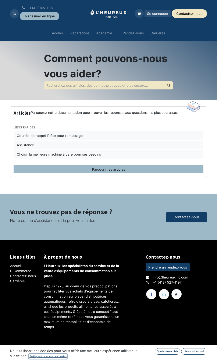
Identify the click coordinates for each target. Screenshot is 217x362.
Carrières (17, 281)
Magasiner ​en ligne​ (40, 16)
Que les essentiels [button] (167, 351)
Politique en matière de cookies (48, 356)
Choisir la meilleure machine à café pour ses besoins (59, 154)
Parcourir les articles (108, 169)
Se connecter (157, 13)
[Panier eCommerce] (139, 13)
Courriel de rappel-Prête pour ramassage (50, 136)
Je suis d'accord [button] (194, 351)
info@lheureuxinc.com (170, 277)
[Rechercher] (168, 85)
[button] (14, 13)
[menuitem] (58, 34)
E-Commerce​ (20, 271)
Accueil (16, 266)
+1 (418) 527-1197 (167, 282)
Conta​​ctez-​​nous (189, 13)
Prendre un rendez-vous (167, 267)
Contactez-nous (186, 217)
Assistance (25, 145)
